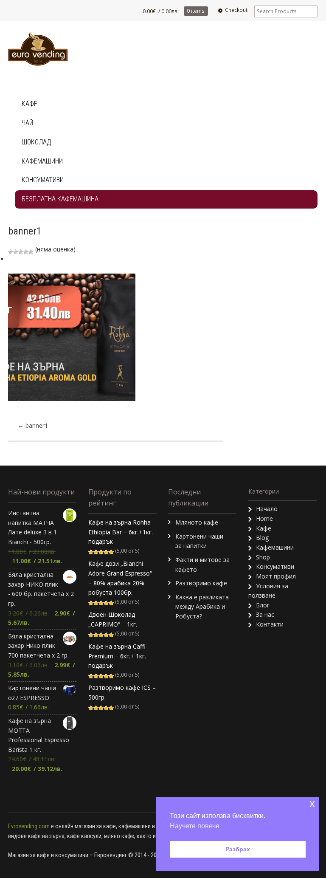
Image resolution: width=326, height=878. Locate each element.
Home (264, 518)
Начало (267, 509)
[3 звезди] (20, 251)
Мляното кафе (196, 522)
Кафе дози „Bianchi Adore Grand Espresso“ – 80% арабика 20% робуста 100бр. (120, 577)
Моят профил (276, 576)
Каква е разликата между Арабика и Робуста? (202, 606)
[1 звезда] (10, 251)
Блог (263, 605)
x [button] (312, 803)
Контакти (270, 624)
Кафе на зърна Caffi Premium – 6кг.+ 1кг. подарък (117, 655)
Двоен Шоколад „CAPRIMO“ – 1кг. (112, 619)
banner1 (33, 425)
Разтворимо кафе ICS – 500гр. (122, 692)
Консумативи (43, 180)
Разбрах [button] (237, 849)
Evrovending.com (29, 826)
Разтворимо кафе (201, 583)
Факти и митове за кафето (202, 564)
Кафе (29, 104)
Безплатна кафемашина (60, 199)
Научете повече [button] (194, 826)
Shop (263, 557)
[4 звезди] (25, 251)
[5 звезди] (31, 251)
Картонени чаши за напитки (199, 541)
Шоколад (36, 142)
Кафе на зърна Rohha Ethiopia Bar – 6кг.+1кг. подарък (120, 531)
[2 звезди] (15, 251)
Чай (27, 123)
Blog (262, 538)
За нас (265, 614)
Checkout (236, 10)
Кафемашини (42, 161)
